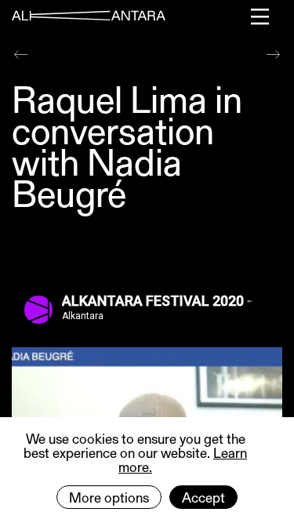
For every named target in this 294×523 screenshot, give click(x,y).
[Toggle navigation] (260, 16)
